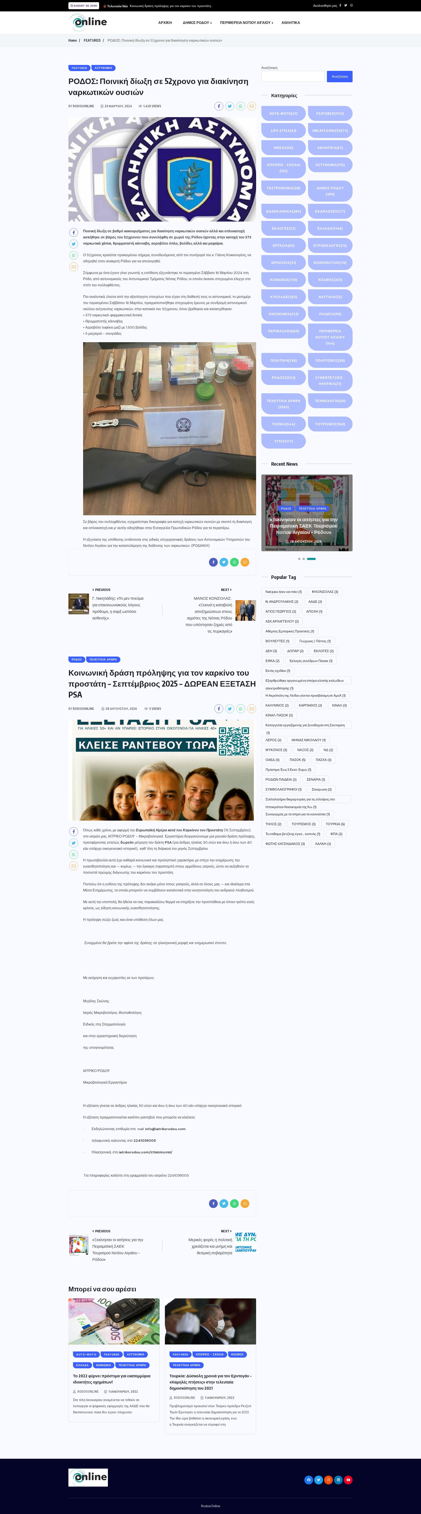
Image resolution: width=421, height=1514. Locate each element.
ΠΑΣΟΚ (297, 760)
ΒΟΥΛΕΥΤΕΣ (277, 641)
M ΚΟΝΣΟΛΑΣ (325, 592)
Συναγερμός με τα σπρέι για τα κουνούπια (298, 814)
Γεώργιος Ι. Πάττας (315, 641)
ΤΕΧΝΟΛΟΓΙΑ (330, 401)
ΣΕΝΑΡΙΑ (316, 779)
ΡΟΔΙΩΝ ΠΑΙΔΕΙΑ (281, 779)
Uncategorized (330, 130)
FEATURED (92, 40)
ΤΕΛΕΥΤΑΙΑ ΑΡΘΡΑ (284, 404)
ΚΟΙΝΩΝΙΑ (283, 280)
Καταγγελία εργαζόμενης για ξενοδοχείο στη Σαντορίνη (305, 726)
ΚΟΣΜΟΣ (330, 280)
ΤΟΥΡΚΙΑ (335, 824)
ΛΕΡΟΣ (273, 740)
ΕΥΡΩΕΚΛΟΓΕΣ (330, 245)
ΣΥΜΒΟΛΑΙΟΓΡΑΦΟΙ (283, 789)
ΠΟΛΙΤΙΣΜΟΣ (330, 360)
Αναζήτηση (269, 68)
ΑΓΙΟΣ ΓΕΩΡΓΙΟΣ (281, 611)
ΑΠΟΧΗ (314, 611)
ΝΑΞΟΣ (305, 750)
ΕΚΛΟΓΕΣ (284, 228)
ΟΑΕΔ (272, 760)
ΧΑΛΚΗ (323, 844)
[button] (299, 559)
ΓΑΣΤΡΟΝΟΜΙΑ (283, 188)
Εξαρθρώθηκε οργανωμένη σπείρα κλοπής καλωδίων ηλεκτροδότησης (305, 681)
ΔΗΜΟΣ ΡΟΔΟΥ (196, 22)
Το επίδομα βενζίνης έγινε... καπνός (293, 834)
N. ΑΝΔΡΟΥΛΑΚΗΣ (282, 601)
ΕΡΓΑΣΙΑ (284, 245)
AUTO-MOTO (284, 113)
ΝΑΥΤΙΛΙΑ (330, 297)
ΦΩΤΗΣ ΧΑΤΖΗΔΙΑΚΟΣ (285, 844)
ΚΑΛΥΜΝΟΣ (277, 705)
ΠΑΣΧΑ (323, 760)
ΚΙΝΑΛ (339, 705)
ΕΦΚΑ (272, 661)
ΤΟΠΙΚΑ (283, 424)
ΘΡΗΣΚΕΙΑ (283, 263)
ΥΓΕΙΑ (283, 441)
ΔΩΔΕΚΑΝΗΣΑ (283, 211)
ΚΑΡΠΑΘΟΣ (310, 705)
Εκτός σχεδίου (278, 671)
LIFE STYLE (283, 130)
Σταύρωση (322, 789)
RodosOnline (88, 1391)
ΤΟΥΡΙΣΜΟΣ (330, 424)
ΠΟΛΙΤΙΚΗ (284, 360)
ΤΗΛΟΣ (273, 824)
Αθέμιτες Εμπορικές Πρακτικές (290, 631)
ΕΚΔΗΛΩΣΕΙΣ (330, 211)
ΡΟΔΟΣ (284, 377)
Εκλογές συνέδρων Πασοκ (311, 661)
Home (72, 40)
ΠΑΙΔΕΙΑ (330, 314)
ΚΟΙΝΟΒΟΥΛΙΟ (330, 263)
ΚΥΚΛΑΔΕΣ (283, 297)
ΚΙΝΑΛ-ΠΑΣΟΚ (279, 715)
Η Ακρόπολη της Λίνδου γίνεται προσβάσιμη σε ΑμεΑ (306, 695)
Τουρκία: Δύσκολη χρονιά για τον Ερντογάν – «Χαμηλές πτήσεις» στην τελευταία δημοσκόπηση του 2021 (210, 1382)
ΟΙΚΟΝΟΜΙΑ (284, 314)
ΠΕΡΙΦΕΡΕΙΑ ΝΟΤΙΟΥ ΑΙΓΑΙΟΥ (245, 22)
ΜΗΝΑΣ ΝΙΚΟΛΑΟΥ (309, 740)
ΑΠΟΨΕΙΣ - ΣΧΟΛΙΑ (283, 168)
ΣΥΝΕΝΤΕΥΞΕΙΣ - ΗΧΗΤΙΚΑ (330, 381)
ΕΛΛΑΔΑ (330, 228)
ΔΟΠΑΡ (295, 651)
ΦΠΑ (336, 834)
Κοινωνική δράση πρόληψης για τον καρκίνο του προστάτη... (171, 6)
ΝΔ (328, 750)
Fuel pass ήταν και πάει (284, 592)
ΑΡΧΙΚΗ (165, 22)
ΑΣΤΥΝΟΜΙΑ (330, 165)
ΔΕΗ (271, 651)
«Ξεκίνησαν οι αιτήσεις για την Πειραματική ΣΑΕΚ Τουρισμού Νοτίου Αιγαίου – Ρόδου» (304, 525)
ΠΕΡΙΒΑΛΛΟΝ (283, 331)
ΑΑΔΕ (315, 601)
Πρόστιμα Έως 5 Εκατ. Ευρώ (288, 769)
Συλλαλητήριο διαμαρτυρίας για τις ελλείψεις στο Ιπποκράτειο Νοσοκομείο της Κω (300, 800)
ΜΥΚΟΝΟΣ (276, 750)
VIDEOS (283, 148)
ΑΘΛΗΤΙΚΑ (291, 22)
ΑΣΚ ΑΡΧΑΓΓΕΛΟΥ (282, 621)
